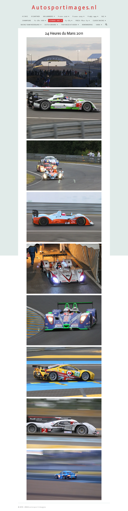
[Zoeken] (106, 24)
